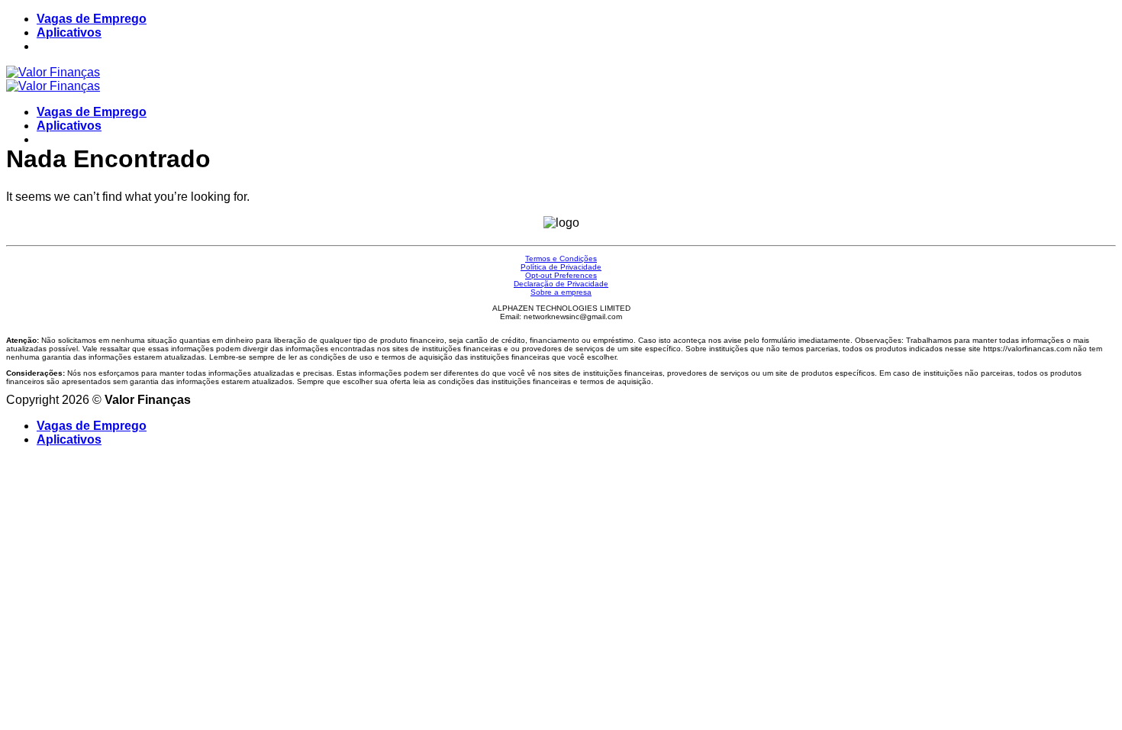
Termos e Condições (561, 258)
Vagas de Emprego (92, 18)
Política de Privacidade (561, 267)
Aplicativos (69, 32)
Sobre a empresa (561, 292)
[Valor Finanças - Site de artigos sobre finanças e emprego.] (53, 79)
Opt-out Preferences (561, 275)
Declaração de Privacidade (561, 283)
